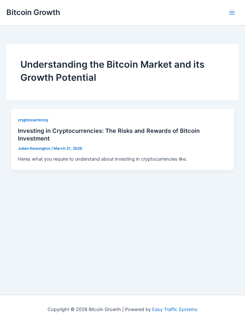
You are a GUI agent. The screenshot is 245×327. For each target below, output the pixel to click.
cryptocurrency (33, 120)
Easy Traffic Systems (174, 309)
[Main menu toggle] (232, 12)
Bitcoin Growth (33, 12)
